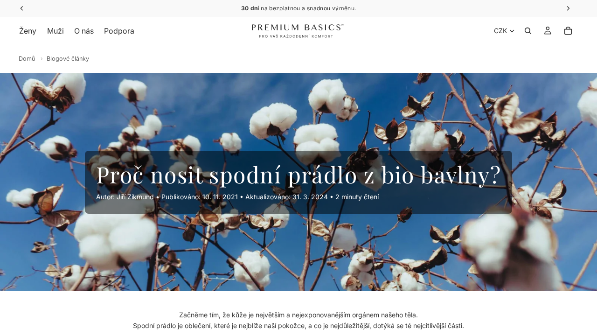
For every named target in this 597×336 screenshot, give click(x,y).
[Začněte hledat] (528, 31)
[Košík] (568, 31)
